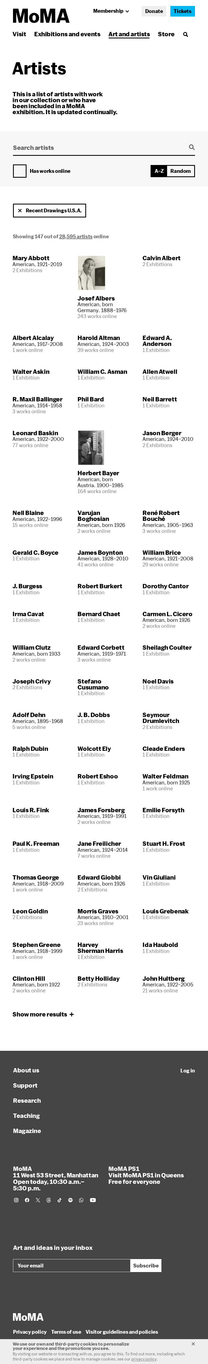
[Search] (185, 33)
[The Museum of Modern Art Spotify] (70, 1200)
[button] (20, 210)
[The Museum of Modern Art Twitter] (37, 1200)
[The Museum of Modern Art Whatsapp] (81, 1200)
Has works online (50, 171)
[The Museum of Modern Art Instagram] (16, 1200)
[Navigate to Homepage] (41, 15)
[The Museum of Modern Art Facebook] (27, 1200)
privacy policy (144, 1359)
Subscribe (146, 1266)
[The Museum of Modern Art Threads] (48, 1200)
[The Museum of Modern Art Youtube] (93, 1200)
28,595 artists (76, 236)
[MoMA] (28, 1317)
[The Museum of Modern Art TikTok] (59, 1200)
